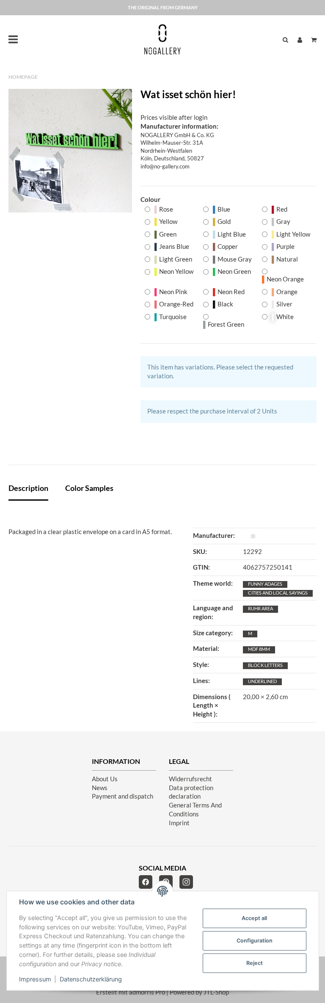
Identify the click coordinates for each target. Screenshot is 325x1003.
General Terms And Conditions (195, 810)
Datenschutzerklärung (91, 979)
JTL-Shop (216, 992)
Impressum (35, 979)
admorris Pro (147, 992)
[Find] (285, 40)
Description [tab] (28, 488)
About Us (105, 779)
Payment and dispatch (122, 796)
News (99, 787)
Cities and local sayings (278, 592)
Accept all (254, 918)
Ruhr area (260, 608)
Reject (254, 963)
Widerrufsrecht (190, 779)
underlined (262, 681)
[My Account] (300, 40)
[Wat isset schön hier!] (70, 150)
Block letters (265, 665)
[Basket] (312, 40)
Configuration (255, 940)
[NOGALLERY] (162, 39)
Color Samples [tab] (89, 488)
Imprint (179, 823)
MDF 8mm (259, 649)
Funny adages (265, 584)
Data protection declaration (191, 792)
